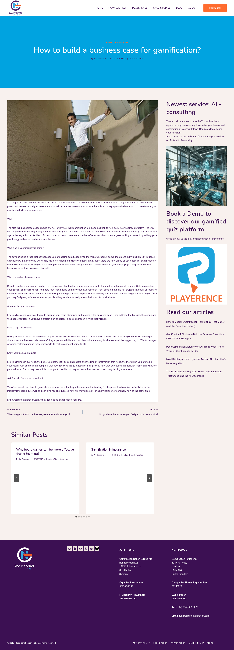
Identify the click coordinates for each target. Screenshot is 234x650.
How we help (118, 7)
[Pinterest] (91, 548)
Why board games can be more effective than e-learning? (45, 451)
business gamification (117, 43)
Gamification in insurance (108, 449)
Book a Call (215, 8)
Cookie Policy (160, 643)
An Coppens (99, 58)
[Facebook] (75, 548)
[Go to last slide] (16, 478)
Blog (179, 7)
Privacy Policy (178, 643)
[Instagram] (86, 548)
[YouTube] (80, 548)
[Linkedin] (69, 548)
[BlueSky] (97, 548)
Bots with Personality (181, 140)
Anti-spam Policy (141, 643)
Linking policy (196, 643)
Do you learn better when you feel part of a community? (128, 412)
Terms (210, 643)
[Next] (149, 478)
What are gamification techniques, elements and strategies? (38, 412)
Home (99, 7)
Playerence (140, 7)
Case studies (162, 7)
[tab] (76, 516)
